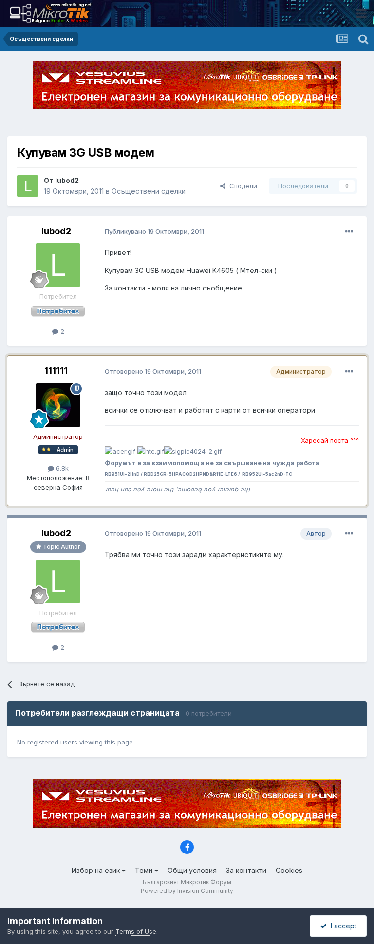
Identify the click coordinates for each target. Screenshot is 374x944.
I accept (341, 926)
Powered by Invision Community (187, 890)
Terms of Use (135, 931)
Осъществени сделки (149, 191)
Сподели (241, 186)
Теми (144, 870)
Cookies (289, 870)
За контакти (246, 870)
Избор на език (97, 870)
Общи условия (192, 870)
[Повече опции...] (349, 231)
